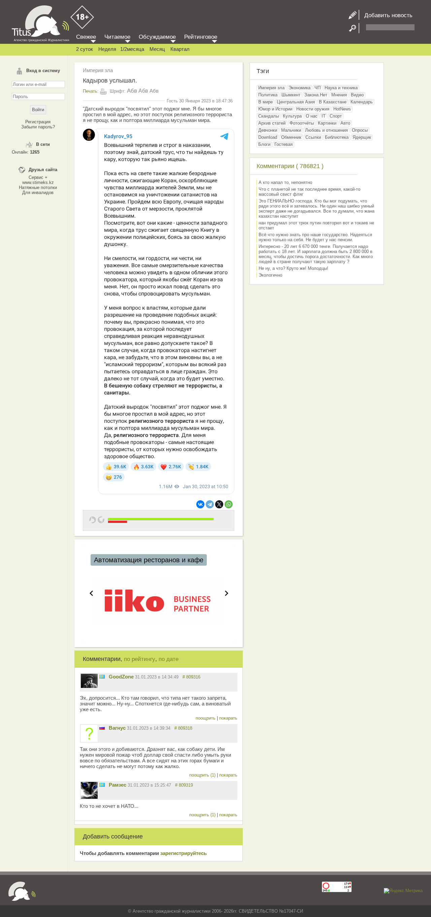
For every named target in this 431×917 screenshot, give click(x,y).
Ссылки (313, 137)
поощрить (206, 718)
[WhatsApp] (229, 504)
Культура (292, 116)
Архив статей (272, 123)
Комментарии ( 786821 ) (290, 166)
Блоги (264, 144)
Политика (267, 94)
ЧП (317, 87)
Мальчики (291, 130)
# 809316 (191, 676)
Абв (132, 91)
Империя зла (98, 70)
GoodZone (121, 676)
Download (267, 137)
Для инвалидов (38, 192)
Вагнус (117, 728)
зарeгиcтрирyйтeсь (183, 853)
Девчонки (267, 130)
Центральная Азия (296, 101)
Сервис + (38, 177)
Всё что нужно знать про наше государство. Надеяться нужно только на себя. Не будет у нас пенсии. (315, 237)
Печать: (91, 91)
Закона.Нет (315, 94)
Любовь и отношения (326, 130)
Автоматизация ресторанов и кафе (148, 560)
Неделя (107, 49)
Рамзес (117, 785)
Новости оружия (312, 109)
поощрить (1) (203, 775)
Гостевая (283, 144)
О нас (312, 116)
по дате (168, 659)
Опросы (360, 130)
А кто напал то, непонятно (285, 182)
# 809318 (183, 728)
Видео (357, 94)
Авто (345, 123)
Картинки (327, 123)
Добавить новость (385, 15)
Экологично (270, 275)
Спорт (336, 116)
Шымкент (290, 94)
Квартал (180, 49)
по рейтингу (139, 659)
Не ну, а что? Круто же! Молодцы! (293, 268)
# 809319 (184, 785)
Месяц (157, 49)
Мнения (339, 94)
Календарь (362, 101)
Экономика (299, 87)
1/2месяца (132, 49)
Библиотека (337, 137)
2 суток (84, 49)
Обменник (291, 137)
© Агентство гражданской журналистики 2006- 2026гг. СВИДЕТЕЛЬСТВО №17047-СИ (215, 911)
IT (324, 116)
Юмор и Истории (275, 109)
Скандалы (268, 116)
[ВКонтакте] (200, 504)
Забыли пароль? (38, 126)
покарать (228, 718)
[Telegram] (210, 504)
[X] (219, 504)
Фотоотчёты (302, 123)
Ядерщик (362, 137)
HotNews (342, 109)
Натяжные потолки (38, 187)
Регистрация (38, 121)
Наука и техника (341, 87)
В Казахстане (332, 101)
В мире (265, 101)
